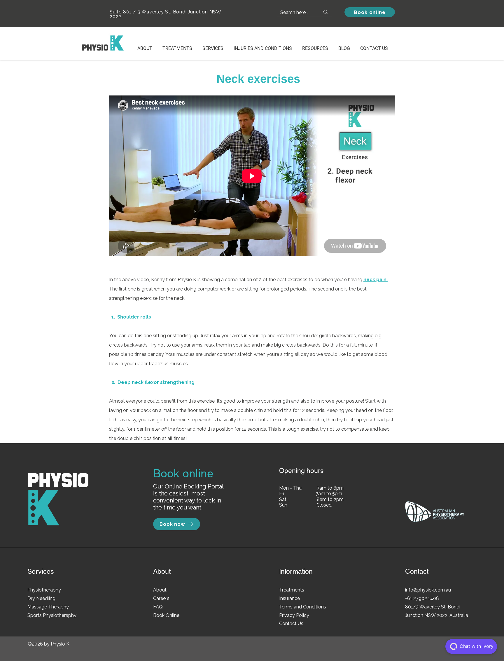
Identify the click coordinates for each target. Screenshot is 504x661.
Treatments (291, 590)
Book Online (166, 615)
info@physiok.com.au (428, 590)
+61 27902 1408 (422, 598)
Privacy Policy (294, 615)
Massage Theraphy (48, 607)
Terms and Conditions (302, 607)
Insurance (289, 598)
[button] (214, 45)
